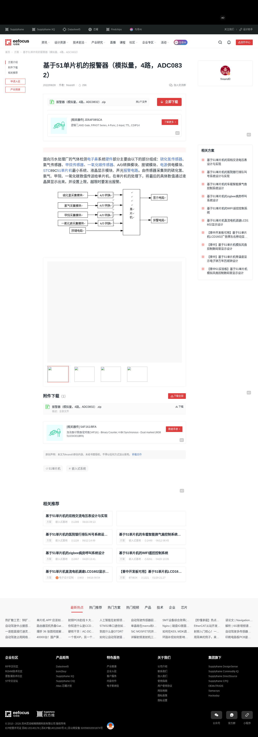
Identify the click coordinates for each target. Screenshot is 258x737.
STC (46, 171)
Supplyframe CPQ (218, 681)
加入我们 (162, 676)
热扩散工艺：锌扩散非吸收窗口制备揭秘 (30, 620)
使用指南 (162, 681)
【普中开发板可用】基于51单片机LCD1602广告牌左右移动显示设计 (151, 571)
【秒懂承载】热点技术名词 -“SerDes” (217, 620)
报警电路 (131, 171)
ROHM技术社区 (13, 671)
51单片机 (64, 171)
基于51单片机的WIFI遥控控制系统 (143, 553)
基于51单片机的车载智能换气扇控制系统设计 (151, 534)
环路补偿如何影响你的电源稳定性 (183, 637)
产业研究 (97, 42)
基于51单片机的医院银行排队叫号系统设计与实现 (78, 534)
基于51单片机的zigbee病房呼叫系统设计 (75, 553)
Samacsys (214, 690)
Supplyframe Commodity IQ (223, 671)
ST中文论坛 (11, 681)
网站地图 (162, 690)
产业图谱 (15, 89)
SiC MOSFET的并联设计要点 (149, 631)
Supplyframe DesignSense (223, 666)
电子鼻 (92, 159)
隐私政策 (162, 695)
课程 (122, 42)
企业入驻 (112, 671)
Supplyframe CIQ (65, 681)
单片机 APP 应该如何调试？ (54, 620)
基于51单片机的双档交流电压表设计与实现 (76, 516)
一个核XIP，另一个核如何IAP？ (88, 637)
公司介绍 (162, 666)
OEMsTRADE (215, 686)
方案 (16, 52)
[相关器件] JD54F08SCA (86, 119)
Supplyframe (17, 29)
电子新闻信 (113, 686)
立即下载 (171, 102)
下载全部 (178, 396)
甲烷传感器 (74, 165)
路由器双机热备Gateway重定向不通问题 (62, 625)
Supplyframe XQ (46, 29)
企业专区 (148, 42)
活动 (163, 42)
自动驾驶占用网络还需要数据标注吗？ (29, 637)
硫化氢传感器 (171, 159)
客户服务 (112, 676)
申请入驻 (15, 81)
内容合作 (112, 681)
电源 (163, 165)
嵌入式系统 (79, 468)
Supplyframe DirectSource (222, 676)
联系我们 (162, 671)
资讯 (44, 42)
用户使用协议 (165, 686)
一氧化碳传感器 (100, 165)
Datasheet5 (74, 29)
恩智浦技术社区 (13, 676)
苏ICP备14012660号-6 (53, 728)
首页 (7, 52)
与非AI (138, 29)
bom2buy (61, 671)
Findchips (116, 29)
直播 (113, 42)
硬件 (109, 159)
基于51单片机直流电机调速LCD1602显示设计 (78, 571)
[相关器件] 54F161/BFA (81, 426)
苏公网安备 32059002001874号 (85, 728)
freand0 (70, 85)
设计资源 (60, 42)
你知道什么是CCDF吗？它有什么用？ (91, 625)
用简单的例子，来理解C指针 (212, 637)
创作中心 (245, 42)
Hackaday (214, 695)
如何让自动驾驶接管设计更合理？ (121, 637)
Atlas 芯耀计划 (64, 686)
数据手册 (173, 429)
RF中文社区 (11, 666)
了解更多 (169, 122)
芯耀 (95, 29)
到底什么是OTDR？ (112, 631)
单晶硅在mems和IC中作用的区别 (152, 625)
